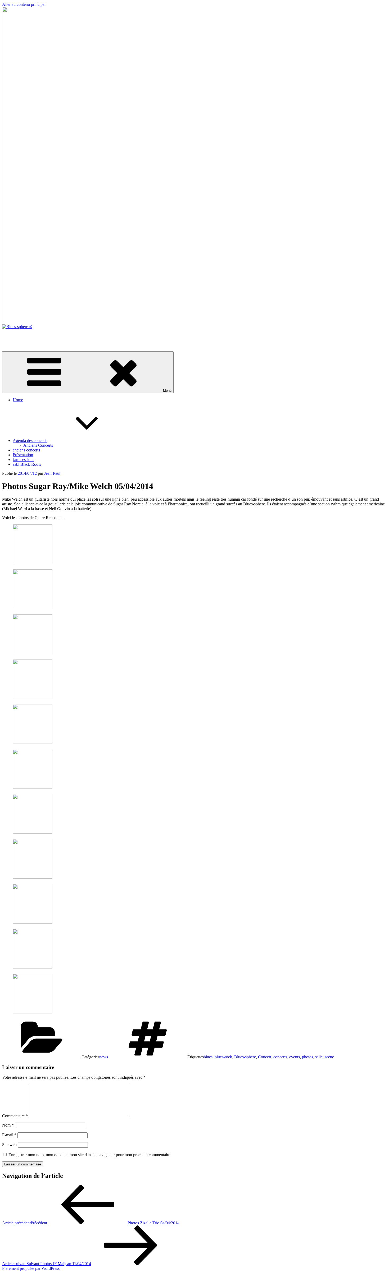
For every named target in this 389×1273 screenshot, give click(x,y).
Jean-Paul (52, 473)
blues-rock (223, 1057)
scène (329, 1057)
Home (18, 400)
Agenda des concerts (30, 440)
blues (208, 1057)
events (294, 1057)
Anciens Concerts (38, 445)
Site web (9, 1144)
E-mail (9, 1135)
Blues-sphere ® (15, 335)
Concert (264, 1057)
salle (319, 1057)
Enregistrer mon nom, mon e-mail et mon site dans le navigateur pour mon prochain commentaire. (89, 1154)
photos (307, 1057)
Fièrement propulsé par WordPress (31, 1268)
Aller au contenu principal (24, 4)
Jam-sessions (23, 459)
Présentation (23, 455)
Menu (167, 391)
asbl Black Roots (27, 464)
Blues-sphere (245, 1057)
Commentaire (15, 1116)
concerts (280, 1057)
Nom (8, 1125)
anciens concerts (26, 450)
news (103, 1057)
